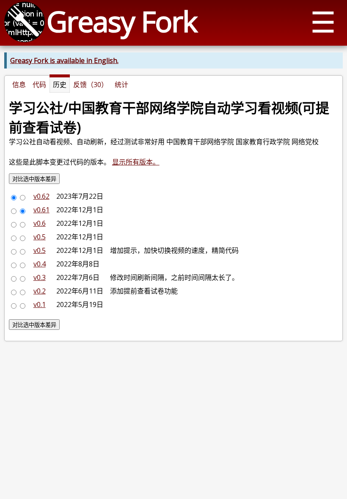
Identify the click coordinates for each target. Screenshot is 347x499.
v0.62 (41, 196)
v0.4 (39, 264)
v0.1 (39, 304)
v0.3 (39, 277)
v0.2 (39, 291)
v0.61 (41, 209)
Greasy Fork (122, 21)
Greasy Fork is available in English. (64, 60)
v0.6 (39, 223)
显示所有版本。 (136, 162)
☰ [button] (323, 21)
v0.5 (39, 236)
